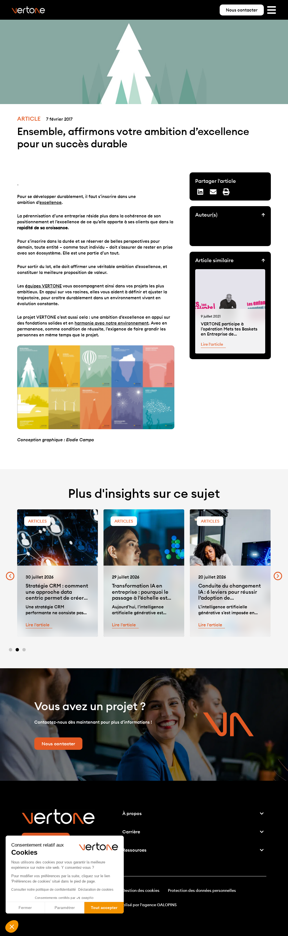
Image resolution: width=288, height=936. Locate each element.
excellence (50, 202)
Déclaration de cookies (95, 890)
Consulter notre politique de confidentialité (43, 890)
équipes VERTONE (43, 286)
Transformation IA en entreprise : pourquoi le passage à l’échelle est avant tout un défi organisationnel (140, 597)
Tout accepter (104, 907)
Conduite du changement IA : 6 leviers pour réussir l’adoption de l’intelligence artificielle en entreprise (229, 597)
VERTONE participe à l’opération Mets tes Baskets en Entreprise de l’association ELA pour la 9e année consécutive (229, 334)
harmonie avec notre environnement (111, 323)
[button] (12, 926)
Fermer (25, 907)
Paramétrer (65, 907)
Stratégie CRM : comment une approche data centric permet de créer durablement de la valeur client (57, 597)
